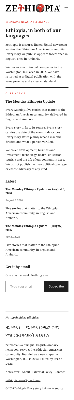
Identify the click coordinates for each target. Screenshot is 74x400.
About (26, 372)
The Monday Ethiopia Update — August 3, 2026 (35, 191)
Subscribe (56, 286)
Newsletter (13, 372)
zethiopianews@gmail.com (23, 380)
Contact (60, 372)
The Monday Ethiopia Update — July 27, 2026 (34, 228)
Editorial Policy (42, 372)
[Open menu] (66, 8)
